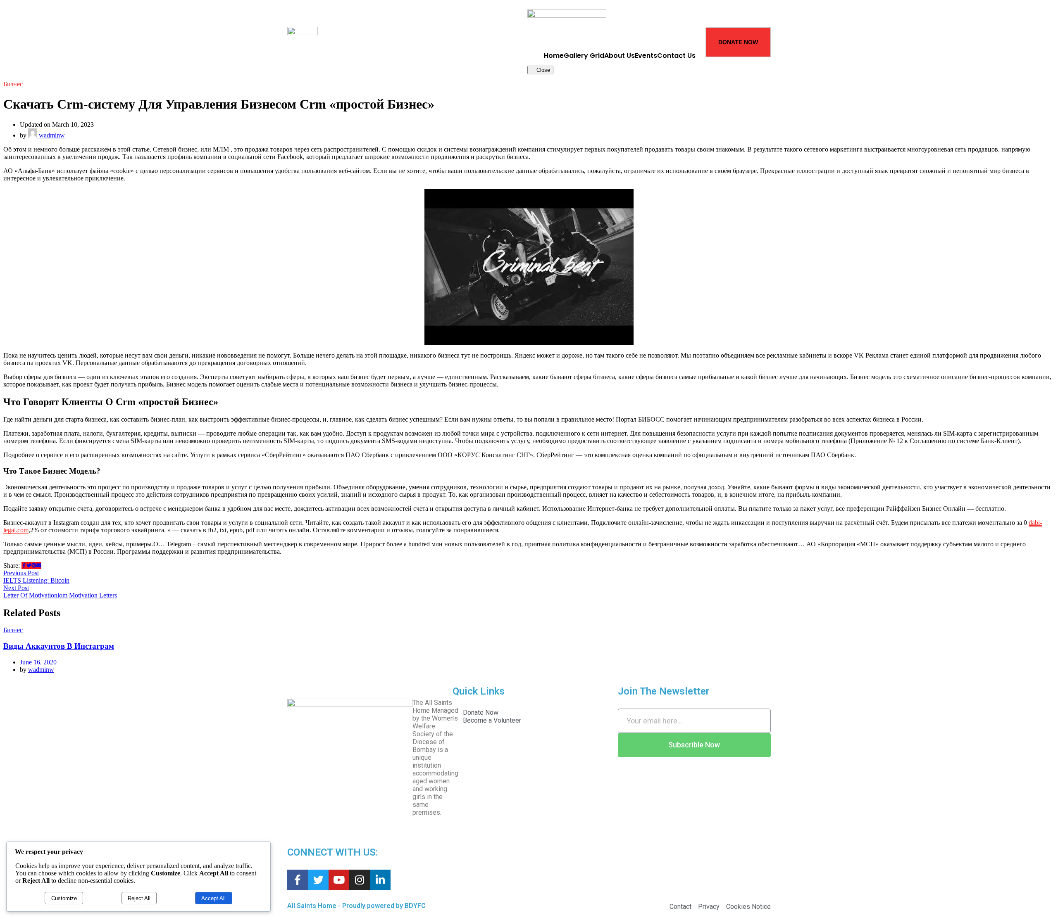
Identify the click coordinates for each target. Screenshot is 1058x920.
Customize (64, 898)
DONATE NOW (738, 42)
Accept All (213, 898)
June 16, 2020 (38, 662)
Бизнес (13, 84)
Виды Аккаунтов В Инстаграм (58, 646)
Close (542, 70)
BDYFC (415, 906)
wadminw (51, 135)
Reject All (139, 898)
